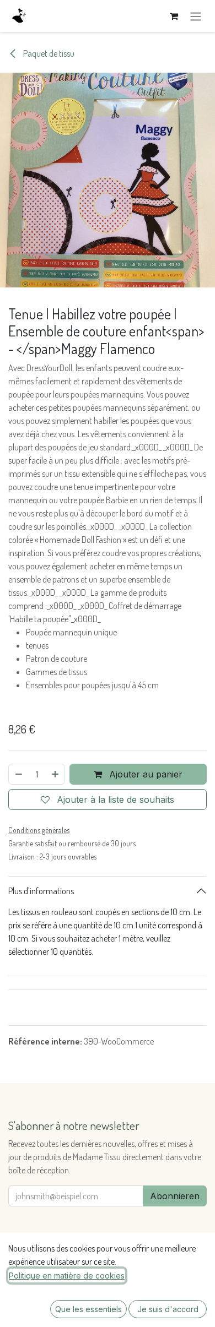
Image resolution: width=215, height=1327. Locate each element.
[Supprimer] (18, 774)
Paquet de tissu (48, 53)
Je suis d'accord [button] (167, 1309)
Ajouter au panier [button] (144, 774)
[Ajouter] (55, 774)
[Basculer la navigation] (196, 16)
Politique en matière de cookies (67, 1275)
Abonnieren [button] (175, 1195)
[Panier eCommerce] (174, 16)
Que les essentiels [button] (88, 1309)
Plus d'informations (41, 890)
